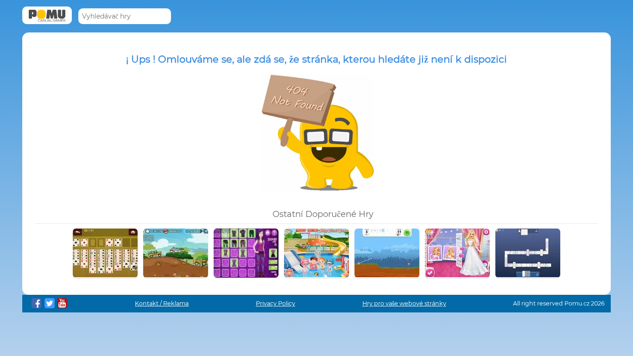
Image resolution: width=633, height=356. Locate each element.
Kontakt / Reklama (162, 303)
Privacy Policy (275, 303)
